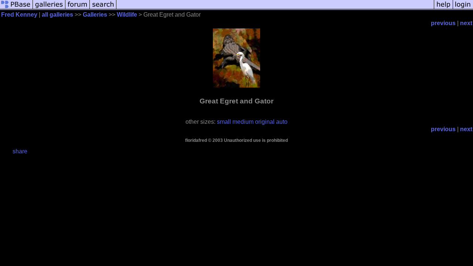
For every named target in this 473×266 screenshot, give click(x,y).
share (20, 151)
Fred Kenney (19, 14)
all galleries (57, 14)
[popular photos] (275, 8)
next (466, 23)
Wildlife (127, 14)
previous (443, 23)
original (265, 122)
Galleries (95, 14)
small (224, 122)
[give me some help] (443, 8)
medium (242, 122)
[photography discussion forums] (77, 8)
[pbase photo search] (103, 8)
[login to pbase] (463, 8)
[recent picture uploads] (49, 8)
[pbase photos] (16, 8)
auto (281, 122)
